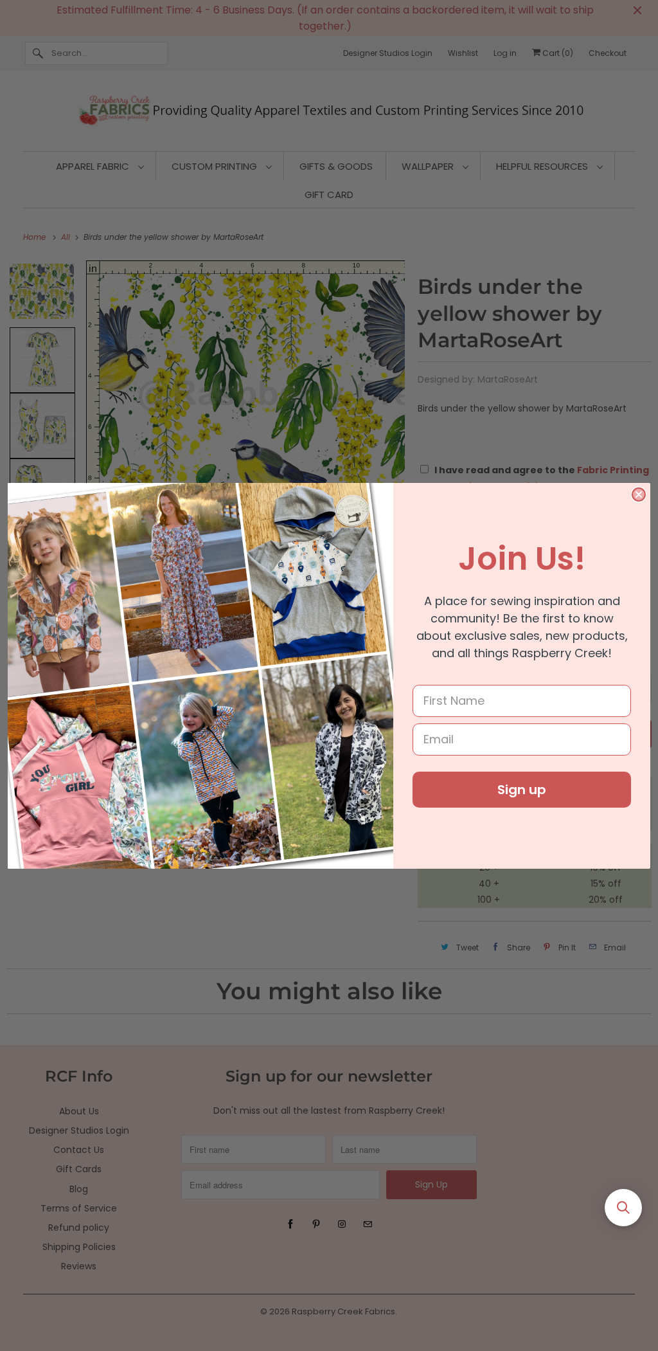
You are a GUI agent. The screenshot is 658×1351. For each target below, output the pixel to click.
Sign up (521, 790)
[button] (623, 1207)
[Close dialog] (638, 494)
